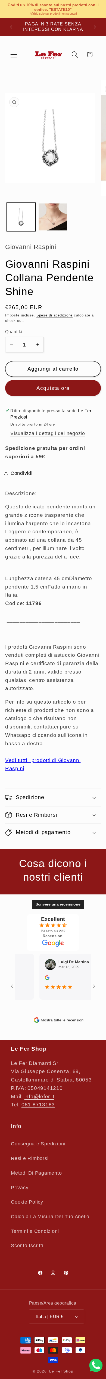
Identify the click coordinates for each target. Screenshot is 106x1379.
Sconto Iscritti (27, 1245)
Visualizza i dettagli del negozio (47, 433)
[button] (13, 54)
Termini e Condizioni (35, 1231)
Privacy (19, 1187)
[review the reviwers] (41, 978)
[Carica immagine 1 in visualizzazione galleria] (21, 217)
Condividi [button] (22, 473)
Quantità (14, 331)
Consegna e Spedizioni (38, 1143)
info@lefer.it (39, 1096)
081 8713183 (38, 1104)
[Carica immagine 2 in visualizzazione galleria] (53, 217)
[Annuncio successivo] (95, 27)
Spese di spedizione (54, 315)
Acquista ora (53, 388)
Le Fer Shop (61, 1371)
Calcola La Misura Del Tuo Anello (50, 1216)
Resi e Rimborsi (29, 1158)
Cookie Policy (27, 1202)
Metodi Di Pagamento (36, 1173)
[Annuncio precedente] (11, 27)
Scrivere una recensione (58, 904)
